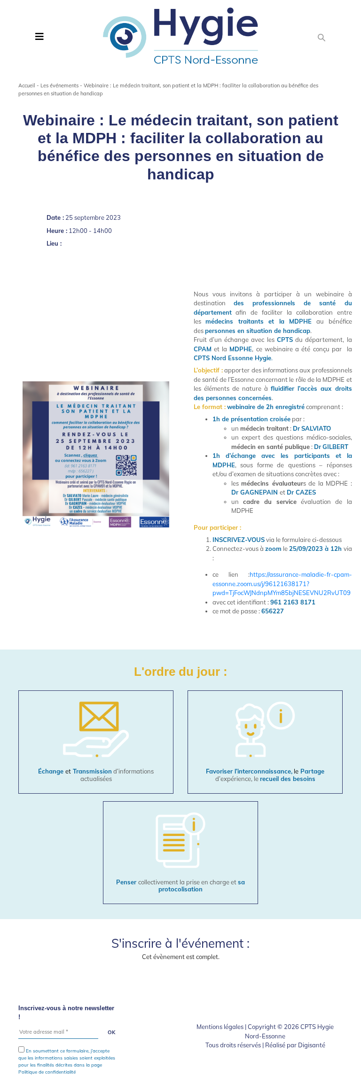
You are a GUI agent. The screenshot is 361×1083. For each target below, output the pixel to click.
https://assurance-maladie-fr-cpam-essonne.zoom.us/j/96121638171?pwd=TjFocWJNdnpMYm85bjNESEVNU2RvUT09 (282, 583)
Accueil (26, 85)
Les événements (59, 85)
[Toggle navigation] (39, 36)
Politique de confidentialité (47, 1072)
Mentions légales (219, 1026)
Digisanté (311, 1045)
